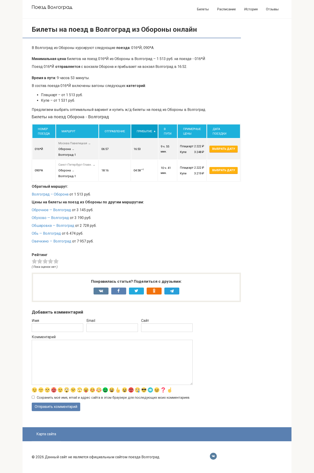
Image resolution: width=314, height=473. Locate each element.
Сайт (145, 320)
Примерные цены (192, 131)
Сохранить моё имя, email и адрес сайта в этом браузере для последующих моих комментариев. (113, 398)
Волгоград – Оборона (50, 194)
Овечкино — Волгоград (51, 241)
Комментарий (44, 337)
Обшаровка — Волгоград (53, 225)
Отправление (115, 131)
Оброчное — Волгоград (51, 210)
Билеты (203, 9)
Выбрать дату (223, 148)
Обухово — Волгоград (50, 218)
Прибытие (144, 131)
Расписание (226, 9)
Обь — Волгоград (46, 233)
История (251, 9)
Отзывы (272, 9)
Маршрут (68, 131)
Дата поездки (219, 131)
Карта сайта (46, 434)
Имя (35, 320)
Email (90, 320)
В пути (167, 131)
